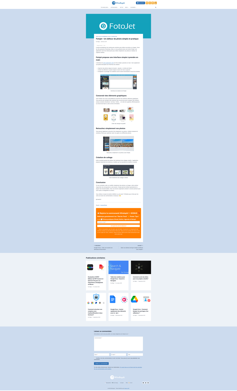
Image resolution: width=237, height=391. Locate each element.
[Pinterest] (150, 3)
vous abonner (133, 358)
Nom (96, 354)
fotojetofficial (103, 205)
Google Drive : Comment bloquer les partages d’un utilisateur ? (140, 311)
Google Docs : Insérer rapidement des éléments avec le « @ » (118, 311)
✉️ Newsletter (140, 3)
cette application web (108, 62)
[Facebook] (152, 3)
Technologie (114, 36)
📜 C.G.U (130, 382)
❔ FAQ (126, 382)
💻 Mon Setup (115, 382)
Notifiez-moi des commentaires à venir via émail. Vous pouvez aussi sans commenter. (117, 359)
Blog (109, 36)
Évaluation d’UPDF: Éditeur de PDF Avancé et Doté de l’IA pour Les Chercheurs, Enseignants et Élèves (95, 280)
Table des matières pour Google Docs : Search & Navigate (117, 278)
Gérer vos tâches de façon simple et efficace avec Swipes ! (132, 247)
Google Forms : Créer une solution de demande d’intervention (103, 247)
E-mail (113, 354)
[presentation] (96, 267)
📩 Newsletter (108, 382)
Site (129, 354)
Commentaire (98, 338)
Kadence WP (126, 388)
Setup (121, 7)
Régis (99, 41)
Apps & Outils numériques (102, 36)
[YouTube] (147, 3)
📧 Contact (121, 382)
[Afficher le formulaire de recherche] (156, 7)
